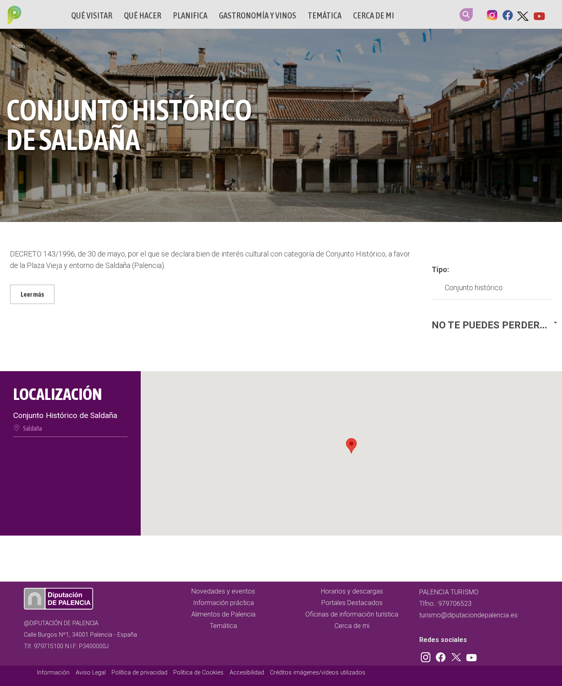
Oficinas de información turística (351, 614)
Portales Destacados (352, 603)
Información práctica (223, 603)
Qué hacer (142, 15)
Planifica (190, 15)
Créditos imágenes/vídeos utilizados (317, 672)
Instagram (492, 14)
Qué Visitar (91, 15)
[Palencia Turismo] (13, 16)
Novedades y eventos (223, 591)
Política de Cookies (198, 672)
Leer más (32, 294)
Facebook (508, 14)
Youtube (539, 14)
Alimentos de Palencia (223, 614)
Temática (324, 15)
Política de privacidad (139, 672)
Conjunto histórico (474, 287)
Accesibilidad (247, 672)
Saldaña (32, 428)
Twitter (523, 14)
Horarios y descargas (352, 591)
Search (466, 14)
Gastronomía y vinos (257, 15)
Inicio (19, 46)
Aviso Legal (91, 672)
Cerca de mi (373, 15)
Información (53, 672)
